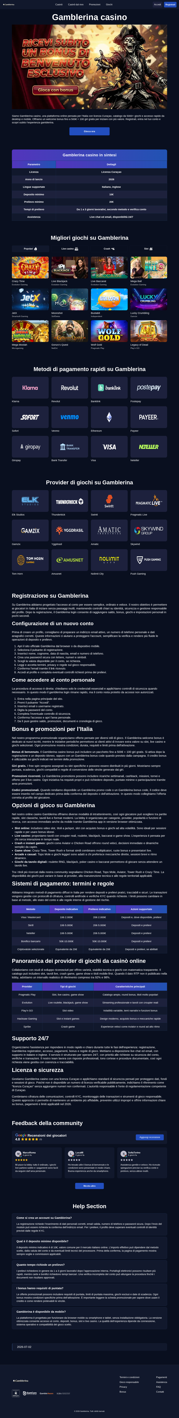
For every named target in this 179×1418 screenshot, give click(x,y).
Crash (107, 249)
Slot (146, 249)
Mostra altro (89, 1186)
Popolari (28, 249)
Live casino (68, 249)
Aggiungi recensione (150, 1137)
